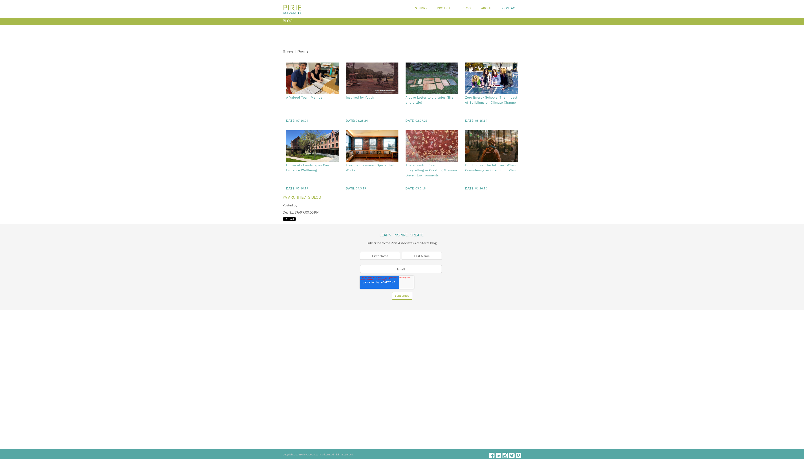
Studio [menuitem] (421, 8)
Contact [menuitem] (509, 8)
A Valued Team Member (305, 97)
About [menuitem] (486, 8)
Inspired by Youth (360, 97)
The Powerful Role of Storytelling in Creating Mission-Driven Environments (431, 170)
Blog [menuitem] (467, 8)
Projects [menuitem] (444, 8)
